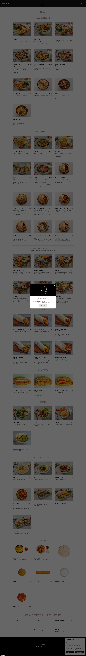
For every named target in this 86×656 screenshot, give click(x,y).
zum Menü (43, 305)
